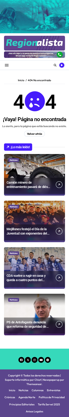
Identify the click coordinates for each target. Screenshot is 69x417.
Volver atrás (34, 133)
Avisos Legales (34, 411)
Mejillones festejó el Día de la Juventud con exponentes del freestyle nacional (27, 233)
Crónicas (10, 397)
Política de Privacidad (52, 397)
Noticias (14, 160)
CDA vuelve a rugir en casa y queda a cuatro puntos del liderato (26, 280)
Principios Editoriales (21, 404)
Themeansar (34, 384)
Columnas (38, 390)
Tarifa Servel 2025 (49, 404)
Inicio (12, 390)
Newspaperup (51, 379)
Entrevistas (53, 390)
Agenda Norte (26, 397)
